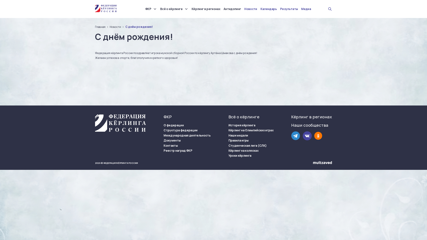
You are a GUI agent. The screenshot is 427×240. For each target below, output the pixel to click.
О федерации (174, 125)
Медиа (306, 9)
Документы (172, 140)
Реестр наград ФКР (178, 150)
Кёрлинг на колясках (244, 150)
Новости (250, 9)
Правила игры (239, 140)
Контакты (171, 145)
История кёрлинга (242, 125)
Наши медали (238, 135)
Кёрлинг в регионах (206, 9)
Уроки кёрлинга (240, 155)
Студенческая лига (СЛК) (248, 145)
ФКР (148, 9)
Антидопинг (232, 9)
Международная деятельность (187, 135)
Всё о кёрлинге (171, 9)
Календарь (269, 9)
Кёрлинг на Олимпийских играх (251, 130)
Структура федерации (180, 130)
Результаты (289, 9)
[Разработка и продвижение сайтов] (322, 163)
